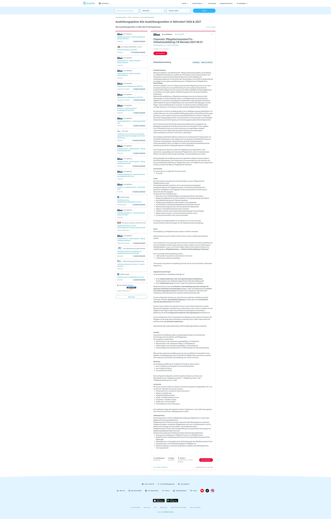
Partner (167, 490)
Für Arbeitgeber (241, 3)
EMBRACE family (168, 512)
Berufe (184, 3)
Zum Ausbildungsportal (167, 484)
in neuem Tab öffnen (161, 467)
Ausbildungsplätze (121, 17)
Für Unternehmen (153, 490)
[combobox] (178, 11)
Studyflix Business (181, 490)
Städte (130, 17)
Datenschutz (163, 507)
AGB (155, 507)
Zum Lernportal (149, 484)
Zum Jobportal (185, 484)
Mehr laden (131, 297)
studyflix (91, 3)
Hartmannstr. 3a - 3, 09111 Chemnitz (167, 45)
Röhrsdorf (136, 17)
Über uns (122, 490)
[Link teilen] (211, 34)
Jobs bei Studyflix (136, 490)
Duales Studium (197, 3)
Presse (195, 490)
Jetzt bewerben (160, 53)
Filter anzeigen (211, 27)
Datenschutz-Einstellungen (179, 507)
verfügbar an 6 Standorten (161, 49)
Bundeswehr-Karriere (226, 3)
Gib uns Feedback (195, 507)
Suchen (204, 11)
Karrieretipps (212, 3)
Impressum (147, 507)
